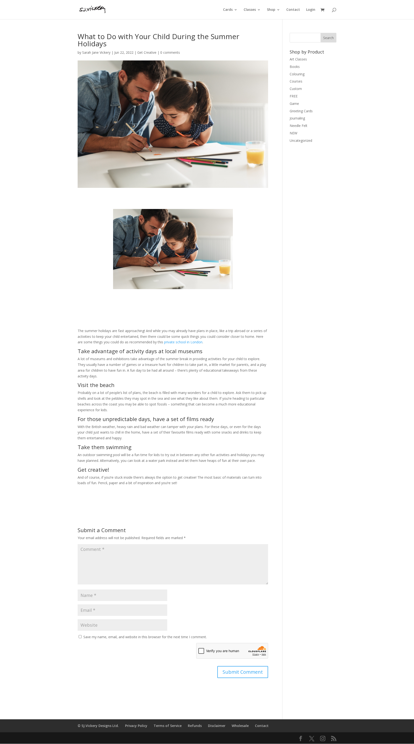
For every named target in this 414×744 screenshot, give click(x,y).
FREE (294, 96)
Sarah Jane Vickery (96, 52)
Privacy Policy (136, 725)
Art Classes (298, 59)
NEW (293, 133)
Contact (293, 10)
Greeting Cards (301, 111)
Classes (250, 10)
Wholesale (240, 725)
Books (295, 66)
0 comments (170, 52)
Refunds (195, 725)
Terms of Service (168, 725)
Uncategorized (301, 140)
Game (294, 103)
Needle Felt (298, 125)
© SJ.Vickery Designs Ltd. (98, 725)
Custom (296, 88)
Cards (228, 10)
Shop (271, 10)
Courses (296, 81)
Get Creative (146, 52)
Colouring (297, 74)
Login (310, 10)
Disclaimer (216, 725)
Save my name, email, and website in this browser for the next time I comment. (145, 637)
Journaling (297, 118)
